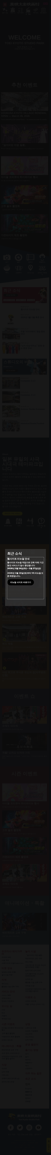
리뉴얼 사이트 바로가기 (20, 582)
